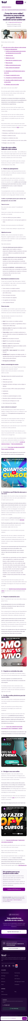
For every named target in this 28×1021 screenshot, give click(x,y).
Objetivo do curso (10, 58)
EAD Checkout (17, 978)
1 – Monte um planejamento (10, 49)
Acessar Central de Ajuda (13, 948)
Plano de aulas (9, 62)
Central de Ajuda (17, 899)
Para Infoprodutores (5, 972)
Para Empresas (17, 972)
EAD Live (3, 978)
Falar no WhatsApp (14, 1008)
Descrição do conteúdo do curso (14, 60)
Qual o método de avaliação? (13, 67)
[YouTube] (9, 965)
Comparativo (17, 984)
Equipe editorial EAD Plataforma (15, 22)
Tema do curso (9, 55)
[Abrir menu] (25, 2)
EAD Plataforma (22, 865)
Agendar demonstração (13, 931)
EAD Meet (16, 975)
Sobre (2, 991)
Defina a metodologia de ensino (13, 65)
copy (13, 797)
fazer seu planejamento (17, 444)
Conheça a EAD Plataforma (14, 889)
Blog (5, 9)
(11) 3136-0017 (7, 1005)
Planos (2, 984)
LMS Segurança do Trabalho (20, 981)
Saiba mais (14, 1018)
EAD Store (3, 981)
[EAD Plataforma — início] (4, 2)
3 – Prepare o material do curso (12, 75)
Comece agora (19, 2)
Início (3, 9)
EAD (18, 127)
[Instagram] (2, 965)
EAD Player (3, 975)
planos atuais (9, 899)
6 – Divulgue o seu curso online (11, 84)
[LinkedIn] (6, 965)
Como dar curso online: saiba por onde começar (14, 47)
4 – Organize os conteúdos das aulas (13, 77)
